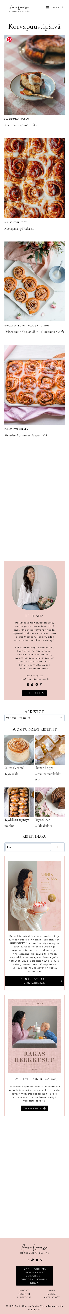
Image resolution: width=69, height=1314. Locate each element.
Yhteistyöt (20, 222)
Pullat (25, 119)
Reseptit (24, 1294)
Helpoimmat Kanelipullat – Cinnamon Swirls (34, 332)
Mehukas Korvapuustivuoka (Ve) (25, 435)
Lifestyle (24, 1297)
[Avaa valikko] (47, 7)
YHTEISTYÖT (52, 1297)
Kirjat (24, 1290)
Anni (51, 1290)
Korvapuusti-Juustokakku (20, 125)
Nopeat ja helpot (14, 326)
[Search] (58, 847)
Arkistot (34, 711)
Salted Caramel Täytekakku (14, 771)
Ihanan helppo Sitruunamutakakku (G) (48, 774)
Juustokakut (12, 119)
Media (51, 1294)
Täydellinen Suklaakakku (43, 823)
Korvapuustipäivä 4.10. (19, 228)
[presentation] (34, 75)
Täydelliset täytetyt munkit (16, 823)
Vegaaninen (21, 429)
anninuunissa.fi (39, 679)
